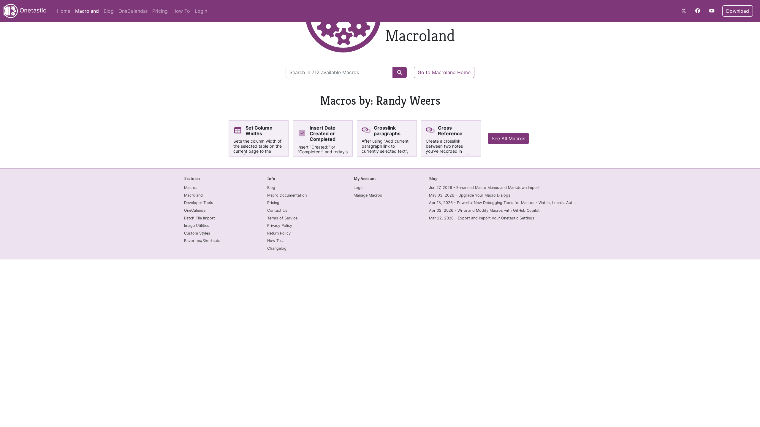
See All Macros (508, 138)
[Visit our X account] (683, 10)
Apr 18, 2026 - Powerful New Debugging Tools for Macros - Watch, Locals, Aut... (502, 202)
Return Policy (279, 233)
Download (737, 11)
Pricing (160, 11)
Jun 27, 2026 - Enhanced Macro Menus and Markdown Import (484, 187)
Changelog (276, 248)
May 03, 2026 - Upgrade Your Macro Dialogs (469, 195)
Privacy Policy (279, 225)
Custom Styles (197, 233)
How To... (275, 240)
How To (181, 11)
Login (201, 11)
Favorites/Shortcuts (202, 240)
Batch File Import (199, 218)
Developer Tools (198, 202)
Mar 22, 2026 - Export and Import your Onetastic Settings (481, 218)
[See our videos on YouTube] (711, 10)
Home (63, 11)
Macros (190, 187)
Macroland (88, 11)
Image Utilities (196, 225)
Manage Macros (368, 195)
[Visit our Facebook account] (697, 10)
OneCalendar (133, 11)
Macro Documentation (287, 195)
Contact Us (277, 210)
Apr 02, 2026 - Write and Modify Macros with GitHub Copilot (484, 210)
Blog (109, 11)
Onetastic (32, 10)
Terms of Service (282, 218)
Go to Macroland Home (444, 72)
